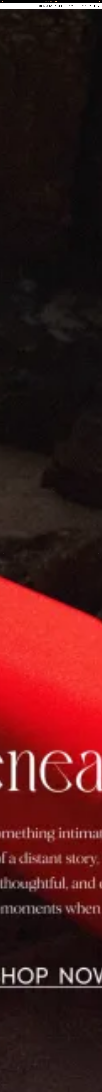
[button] (90, 6)
